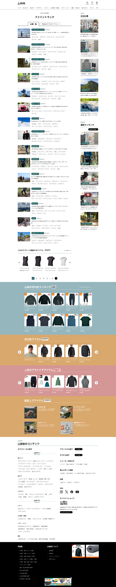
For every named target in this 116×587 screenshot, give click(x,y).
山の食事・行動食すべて (49, 519)
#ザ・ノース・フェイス (54, 81)
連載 (72, 8)
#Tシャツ (34, 183)
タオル (50, 494)
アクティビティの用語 (25, 564)
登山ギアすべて (28, 487)
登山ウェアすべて (36, 471)
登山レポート (21, 508)
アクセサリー (39, 8)
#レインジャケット (36, 81)
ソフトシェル (21, 469)
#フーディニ (50, 96)
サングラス (21, 494)
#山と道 (39, 54)
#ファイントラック (60, 37)
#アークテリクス (46, 124)
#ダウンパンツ (55, 181)
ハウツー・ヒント (65, 8)
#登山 (33, 181)
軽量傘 (25, 497)
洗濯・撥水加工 (30, 529)
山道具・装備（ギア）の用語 (27, 550)
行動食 (29, 519)
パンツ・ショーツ (41, 463)
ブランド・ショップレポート (33, 508)
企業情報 (51, 550)
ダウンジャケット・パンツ (24, 461)
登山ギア (32, 8)
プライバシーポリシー (54, 556)
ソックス (40, 469)
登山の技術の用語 (24, 570)
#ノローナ (56, 126)
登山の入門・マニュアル (42, 529)
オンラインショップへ (65, 512)
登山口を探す (70, 473)
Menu (97, 4)
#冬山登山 (34, 124)
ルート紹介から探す (79, 473)
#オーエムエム (45, 84)
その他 (20, 497)
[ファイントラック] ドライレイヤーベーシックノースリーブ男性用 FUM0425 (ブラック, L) (38, 269)
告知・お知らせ (70, 464)
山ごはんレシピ (22, 519)
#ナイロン (34, 240)
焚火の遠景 (52, 539)
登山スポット (85, 8)
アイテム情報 (79, 464)
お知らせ (77, 8)
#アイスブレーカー (62, 51)
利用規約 (51, 553)
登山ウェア (25, 8)
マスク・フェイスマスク (24, 471)
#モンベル (34, 39)
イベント (62, 464)
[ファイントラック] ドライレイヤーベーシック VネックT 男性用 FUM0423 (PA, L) (63, 269)
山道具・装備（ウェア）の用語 (27, 553)
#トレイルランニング (36, 66)
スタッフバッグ (49, 484)
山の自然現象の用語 (24, 576)
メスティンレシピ (37, 519)
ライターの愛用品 (46, 508)
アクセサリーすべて (39, 497)
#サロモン (63, 81)
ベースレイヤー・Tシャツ (24, 463)
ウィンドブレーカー (38, 466)
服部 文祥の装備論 (43, 539)
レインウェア (50, 461)
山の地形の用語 (23, 573)
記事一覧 (33, 24)
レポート (46, 8)
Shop (92, 4)
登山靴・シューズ (33, 479)
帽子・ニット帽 (47, 469)
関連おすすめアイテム (50, 24)
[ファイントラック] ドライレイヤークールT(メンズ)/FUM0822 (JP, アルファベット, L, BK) (50, 269)
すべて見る (78, 449)
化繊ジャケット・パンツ (39, 461)
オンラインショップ (84, 287)
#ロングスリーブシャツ (37, 141)
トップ (19, 8)
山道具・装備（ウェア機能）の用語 (28, 559)
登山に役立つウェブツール (24, 526)
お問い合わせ (52, 559)
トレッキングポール (31, 484)
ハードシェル (47, 466)
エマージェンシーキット (43, 481)
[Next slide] (69, 262)
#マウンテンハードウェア (59, 111)
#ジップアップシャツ (48, 141)
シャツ (34, 463)
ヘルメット (40, 484)
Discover (87, 4)
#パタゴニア (42, 37)
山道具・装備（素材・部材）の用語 (28, 562)
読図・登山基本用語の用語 (26, 567)
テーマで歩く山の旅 (32, 539)
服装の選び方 (21, 529)
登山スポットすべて (91, 473)
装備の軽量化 (44, 526)
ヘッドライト (21, 484)
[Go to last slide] (19, 262)
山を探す (62, 473)
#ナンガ (33, 213)
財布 (46, 494)
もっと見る (66, 250)
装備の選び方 (36, 526)
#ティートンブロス (58, 198)
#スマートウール (50, 37)
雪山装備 (20, 487)
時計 (26, 494)
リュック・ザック (22, 479)
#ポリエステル (41, 138)
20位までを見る (92, 129)
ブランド (92, 8)
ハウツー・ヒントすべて (24, 531)
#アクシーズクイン (46, 228)
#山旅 (39, 39)
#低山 (55, 151)
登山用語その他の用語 (25, 578)
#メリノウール (35, 37)
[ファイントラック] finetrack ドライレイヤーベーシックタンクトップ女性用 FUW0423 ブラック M (25, 269)
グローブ (30, 497)
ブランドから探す (44, 13)
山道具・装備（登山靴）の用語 (27, 556)
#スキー (39, 124)
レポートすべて (22, 511)
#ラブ (57, 84)
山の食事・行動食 (55, 8)
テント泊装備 (21, 481)
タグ (97, 8)
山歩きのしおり (22, 539)
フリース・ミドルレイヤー (24, 466)
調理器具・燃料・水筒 (44, 479)
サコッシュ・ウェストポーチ (36, 494)
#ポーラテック (49, 151)
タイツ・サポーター (31, 469)
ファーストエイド (31, 481)
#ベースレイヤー (57, 138)
